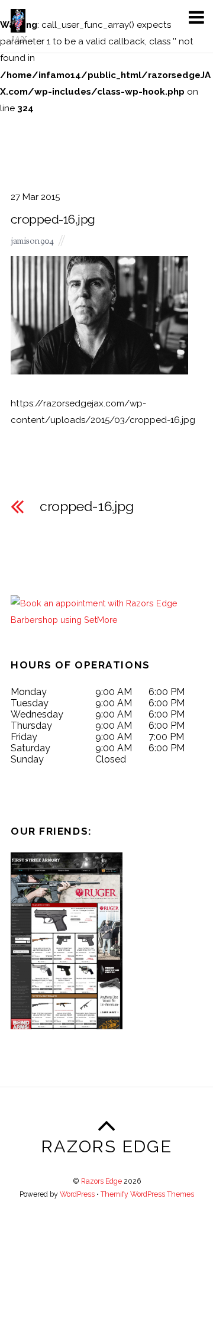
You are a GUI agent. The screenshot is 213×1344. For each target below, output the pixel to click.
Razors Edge (101, 1181)
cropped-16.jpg (53, 219)
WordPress (77, 1194)
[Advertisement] (106, 1259)
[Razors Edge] (18, 26)
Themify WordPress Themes (147, 1194)
